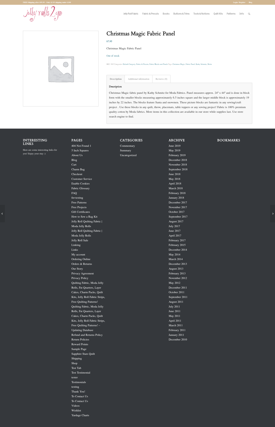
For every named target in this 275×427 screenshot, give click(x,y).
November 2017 (178, 207)
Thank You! (78, 391)
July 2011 (174, 306)
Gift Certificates (80, 212)
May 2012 (174, 283)
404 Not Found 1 (81, 146)
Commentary (127, 146)
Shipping (76, 358)
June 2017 (174, 231)
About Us (77, 155)
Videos (75, 405)
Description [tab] (116, 79)
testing (75, 386)
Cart (73, 164)
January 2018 (176, 197)
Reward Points (79, 344)
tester (74, 377)
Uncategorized (128, 155)
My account (78, 254)
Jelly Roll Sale (79, 240)
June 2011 (174, 311)
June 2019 (174, 146)
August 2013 (176, 268)
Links (74, 249)
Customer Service (81, 179)
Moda (210, 64)
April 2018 (175, 183)
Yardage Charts (80, 415)
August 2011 (176, 301)
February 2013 (177, 273)
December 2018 (178, 160)
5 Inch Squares (80, 150)
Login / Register (239, 2)
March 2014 (176, 259)
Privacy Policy (79, 278)
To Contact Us (79, 396)
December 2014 (178, 249)
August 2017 (176, 221)
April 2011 (175, 320)
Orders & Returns (81, 264)
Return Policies (80, 339)
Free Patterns (79, 202)
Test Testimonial (80, 372)
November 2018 (178, 164)
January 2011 (176, 335)
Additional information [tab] (138, 78)
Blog (250, 2)
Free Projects (79, 207)
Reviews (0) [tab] (161, 78)
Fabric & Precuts (142, 64)
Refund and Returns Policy (87, 335)
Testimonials (78, 382)
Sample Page (78, 349)
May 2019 (174, 150)
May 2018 (174, 179)
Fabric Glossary (80, 188)
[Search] (249, 14)
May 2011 (174, 316)
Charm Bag (78, 169)
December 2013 (178, 264)
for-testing (77, 197)
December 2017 (178, 202)
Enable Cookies (80, 183)
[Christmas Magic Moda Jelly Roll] (2, 213)
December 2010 (178, 339)
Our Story (77, 268)
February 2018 (177, 193)
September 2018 (178, 169)
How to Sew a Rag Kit (84, 216)
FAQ (74, 193)
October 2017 (176, 212)
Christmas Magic (179, 64)
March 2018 (176, 188)
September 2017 (178, 216)
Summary (125, 150)
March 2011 (176, 325)
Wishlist (76, 410)
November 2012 (178, 278)
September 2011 (178, 297)
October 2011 (176, 292)
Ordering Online (80, 259)
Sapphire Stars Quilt (83, 354)
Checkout (76, 174)
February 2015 (177, 245)
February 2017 (177, 240)
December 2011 (178, 287)
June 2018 (174, 174)
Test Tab (76, 368)
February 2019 (177, 155)
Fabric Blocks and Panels (158, 64)
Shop (74, 363)
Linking (76, 245)
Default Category (129, 64)
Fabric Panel (190, 64)
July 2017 (174, 226)
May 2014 (174, 254)
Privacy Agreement (82, 273)
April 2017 (175, 235)
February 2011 (177, 330)
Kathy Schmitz (201, 64)
